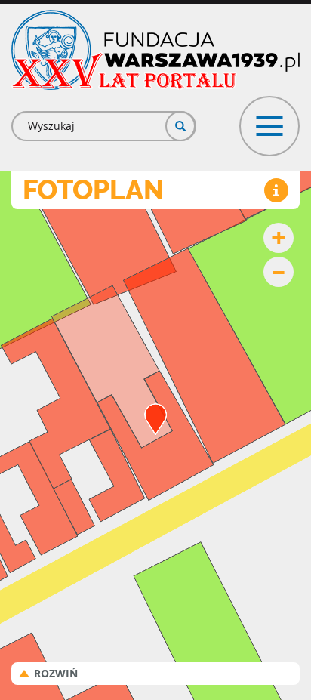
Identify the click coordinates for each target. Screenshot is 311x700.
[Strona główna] (155, 50)
